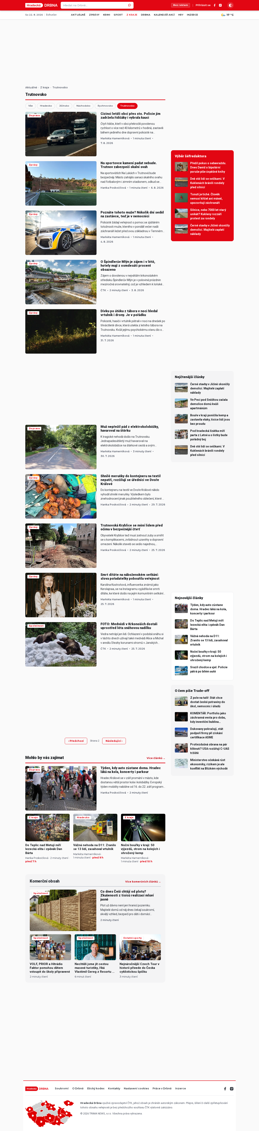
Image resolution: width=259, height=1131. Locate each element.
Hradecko (46, 105)
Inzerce (192, 14)
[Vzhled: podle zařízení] (230, 5)
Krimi (106, 14)
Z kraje (131, 14)
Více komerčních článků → (143, 881)
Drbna (145, 14)
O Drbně (78, 1088)
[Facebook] (214, 5)
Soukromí (62, 1088)
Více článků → (156, 758)
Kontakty (114, 1088)
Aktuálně (78, 14)
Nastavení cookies (136, 1088)
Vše (30, 105)
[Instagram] (220, 5)
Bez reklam (180, 5)
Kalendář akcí (164, 14)
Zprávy (94, 14)
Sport (118, 14)
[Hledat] (130, 5)
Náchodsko (83, 105)
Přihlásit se (203, 5)
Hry (180, 14)
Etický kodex (95, 1088)
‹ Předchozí (76, 740)
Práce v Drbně (162, 1088)
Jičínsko (64, 105)
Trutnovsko (127, 105)
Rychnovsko (105, 105)
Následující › (114, 740)
